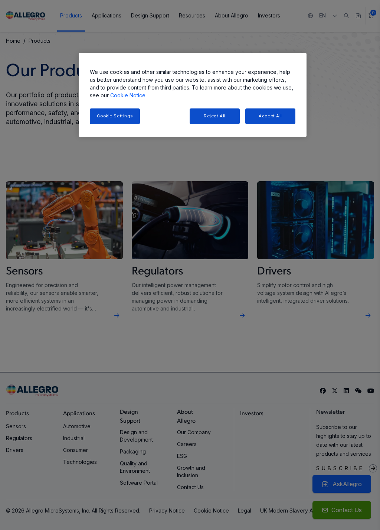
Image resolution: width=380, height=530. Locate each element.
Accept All (270, 115)
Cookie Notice (127, 95)
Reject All (215, 115)
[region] (193, 95)
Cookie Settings (115, 115)
